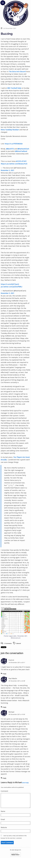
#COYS (18, 161)
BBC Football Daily (14, 88)
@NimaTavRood (21, 151)
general (18, 643)
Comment (4, 791)
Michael (18, 782)
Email (3, 819)
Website (4, 827)
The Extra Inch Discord (17, 71)
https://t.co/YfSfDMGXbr (14, 144)
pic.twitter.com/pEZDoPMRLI (11, 287)
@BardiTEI (10, 149)
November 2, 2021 (7, 170)
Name (3, 811)
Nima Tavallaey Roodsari (10, 130)
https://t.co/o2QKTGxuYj (10, 284)
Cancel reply (25, 782)
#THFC (24, 161)
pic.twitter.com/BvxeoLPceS (17, 164)
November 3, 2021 (7, 293)
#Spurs (3, 164)
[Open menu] (2, 2)
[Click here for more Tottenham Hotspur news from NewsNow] (15, 854)
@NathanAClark (23, 149)
